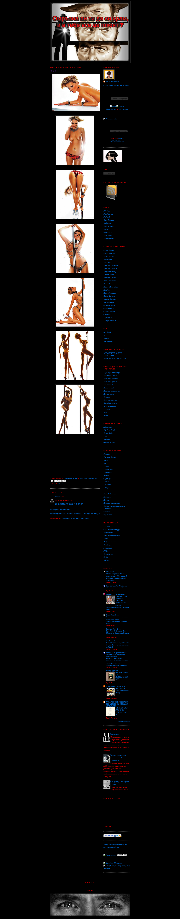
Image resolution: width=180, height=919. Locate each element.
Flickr (105, 551)
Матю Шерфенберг (110, 287)
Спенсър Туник (109, 305)
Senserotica (107, 232)
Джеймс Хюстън (110, 268)
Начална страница (74, 514)
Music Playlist (111, 109)
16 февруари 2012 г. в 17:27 (69, 504)
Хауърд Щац (108, 317)
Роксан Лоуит (108, 302)
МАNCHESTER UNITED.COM (114, 359)
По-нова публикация (57, 514)
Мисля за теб (108, 388)
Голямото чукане (110, 382)
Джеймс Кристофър (111, 265)
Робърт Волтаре (109, 299)
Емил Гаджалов (109, 494)
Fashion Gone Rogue (113, 629)
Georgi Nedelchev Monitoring (116, 586)
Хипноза (106, 409)
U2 (104, 335)
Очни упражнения (110, 400)
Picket (61, 483)
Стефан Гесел (108, 308)
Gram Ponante (108, 220)
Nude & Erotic (108, 226)
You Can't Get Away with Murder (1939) (121, 690)
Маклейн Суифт (109, 278)
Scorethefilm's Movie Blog (115, 686)
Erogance (106, 454)
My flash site (108, 533)
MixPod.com (123, 109)
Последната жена (110, 403)
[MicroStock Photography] (113, 863)
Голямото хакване (110, 379)
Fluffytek (106, 217)
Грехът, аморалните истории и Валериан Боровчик (119, 757)
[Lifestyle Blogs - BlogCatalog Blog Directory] (116, 868)
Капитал (107, 485)
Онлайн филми (109, 442)
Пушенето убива (109, 406)
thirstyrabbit (110, 641)
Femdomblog (108, 214)
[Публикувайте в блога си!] (57, 481)
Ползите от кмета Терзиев (117, 588)
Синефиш (107, 512)
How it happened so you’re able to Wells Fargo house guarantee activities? (117, 645)
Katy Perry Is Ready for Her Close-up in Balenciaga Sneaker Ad (117, 633)
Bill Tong (106, 211)
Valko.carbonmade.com (111, 536)
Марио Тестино (109, 284)
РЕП (105, 436)
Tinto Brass (107, 235)
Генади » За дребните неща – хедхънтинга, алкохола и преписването (117, 655)
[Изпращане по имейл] (55, 481)
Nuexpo (106, 229)
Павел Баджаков (109, 293)
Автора (106, 488)
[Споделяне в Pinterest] (64, 481)
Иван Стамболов (112, 615)
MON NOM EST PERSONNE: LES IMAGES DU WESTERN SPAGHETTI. (117, 704)
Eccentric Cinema (109, 457)
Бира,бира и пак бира (111, 373)
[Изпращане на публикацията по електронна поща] (52, 481)
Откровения (108, 554)
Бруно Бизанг (108, 256)
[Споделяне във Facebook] (62, 481)
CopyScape (107, 479)
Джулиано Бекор (109, 272)
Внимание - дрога (110, 376)
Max (105, 463)
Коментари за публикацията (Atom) (76, 518)
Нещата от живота (111, 503)
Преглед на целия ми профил (116, 85)
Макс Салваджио (109, 281)
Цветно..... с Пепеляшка (115, 594)
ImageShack (107, 548)
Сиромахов (107, 515)
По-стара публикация (91, 514)
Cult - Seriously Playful (111, 530)
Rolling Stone (108, 469)
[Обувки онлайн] (110, 119)
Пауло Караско (109, 296)
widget (120, 138)
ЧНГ (105, 412)
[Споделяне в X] (60, 481)
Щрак (105, 415)
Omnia (57, 497)
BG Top (106, 560)
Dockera (106, 475)
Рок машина (108, 341)
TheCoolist (110, 572)
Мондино (106, 290)
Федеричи (107, 314)
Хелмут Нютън (109, 321)
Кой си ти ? (108, 385)
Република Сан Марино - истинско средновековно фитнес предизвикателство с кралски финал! (117, 602)
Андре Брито (108, 250)
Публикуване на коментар (60, 510)
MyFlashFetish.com (117, 141)
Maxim (105, 460)
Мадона (106, 338)
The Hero (106, 526)
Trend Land (107, 472)
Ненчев (106, 500)
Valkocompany (112, 81)
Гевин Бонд (107, 259)
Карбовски (107, 497)
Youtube (106, 539)
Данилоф (106, 262)
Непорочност (108, 394)
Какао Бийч (108, 433)
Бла (104, 491)
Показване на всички (124, 721)
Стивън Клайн (109, 311)
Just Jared (107, 332)
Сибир (105, 557)
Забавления (107, 427)
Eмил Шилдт (108, 275)
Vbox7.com (107, 545)
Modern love (107, 223)
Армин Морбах (109, 253)
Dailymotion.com (109, 542)
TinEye (105, 482)
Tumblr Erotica (108, 238)
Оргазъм (106, 397)
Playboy (106, 466)
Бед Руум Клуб (109, 430)
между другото (112, 671)
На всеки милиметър (111, 391)
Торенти (106, 439)
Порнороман (115, 734)
